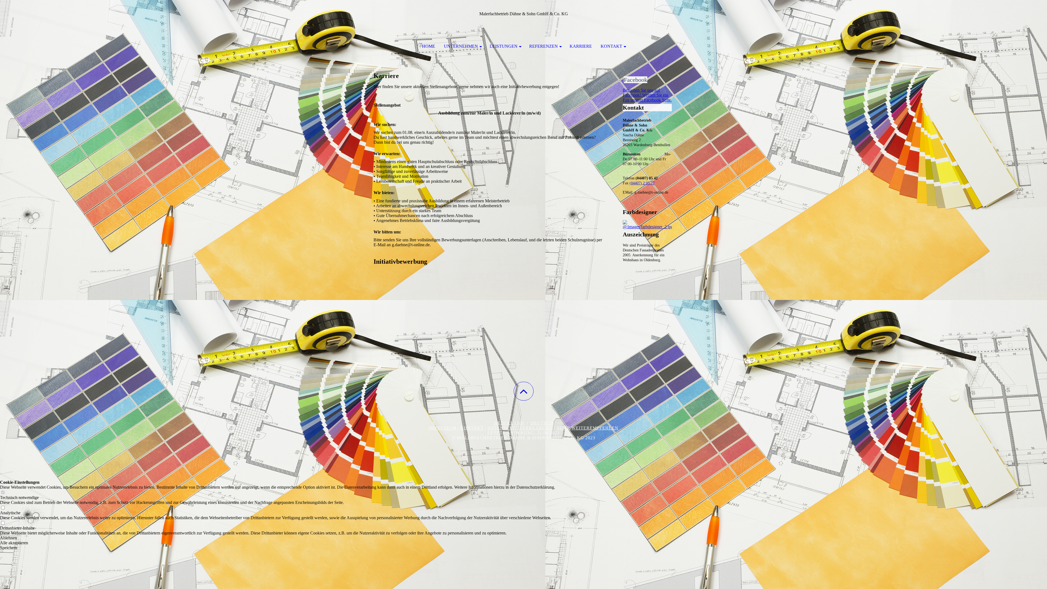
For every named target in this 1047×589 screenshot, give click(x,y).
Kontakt (611, 46)
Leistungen (504, 46)
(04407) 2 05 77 (642, 183)
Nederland (509, 423)
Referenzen (543, 46)
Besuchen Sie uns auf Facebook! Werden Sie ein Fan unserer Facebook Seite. (647, 95)
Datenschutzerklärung (520, 428)
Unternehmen (461, 46)
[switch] (2, 492)
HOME (428, 46)
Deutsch (542, 423)
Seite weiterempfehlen (587, 428)
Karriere (581, 46)
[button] (524, 391)
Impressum (442, 428)
